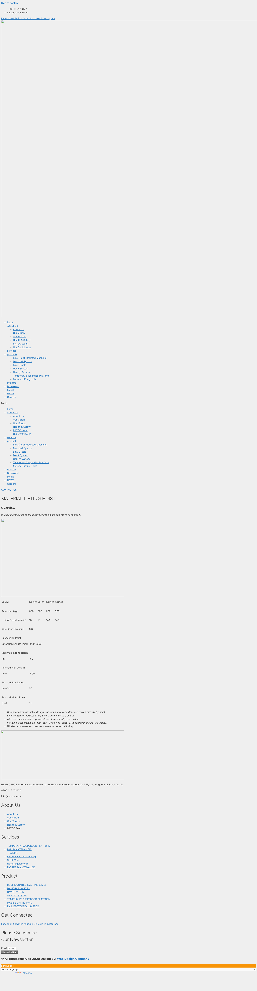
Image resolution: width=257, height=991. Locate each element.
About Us (12, 325)
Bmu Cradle (19, 364)
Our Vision (19, 332)
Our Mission (19, 336)
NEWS (10, 393)
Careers (11, 397)
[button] (128, 403)
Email (4, 948)
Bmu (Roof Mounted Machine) (30, 357)
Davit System (20, 368)
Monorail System (22, 361)
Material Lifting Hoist (25, 379)
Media (10, 389)
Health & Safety (22, 340)
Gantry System (21, 372)
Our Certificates (22, 347)
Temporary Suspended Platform (31, 375)
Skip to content (10, 2)
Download (13, 386)
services (11, 350)
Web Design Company (73, 959)
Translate (26, 972)
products (12, 354)
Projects (11, 382)
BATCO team (20, 343)
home (10, 322)
